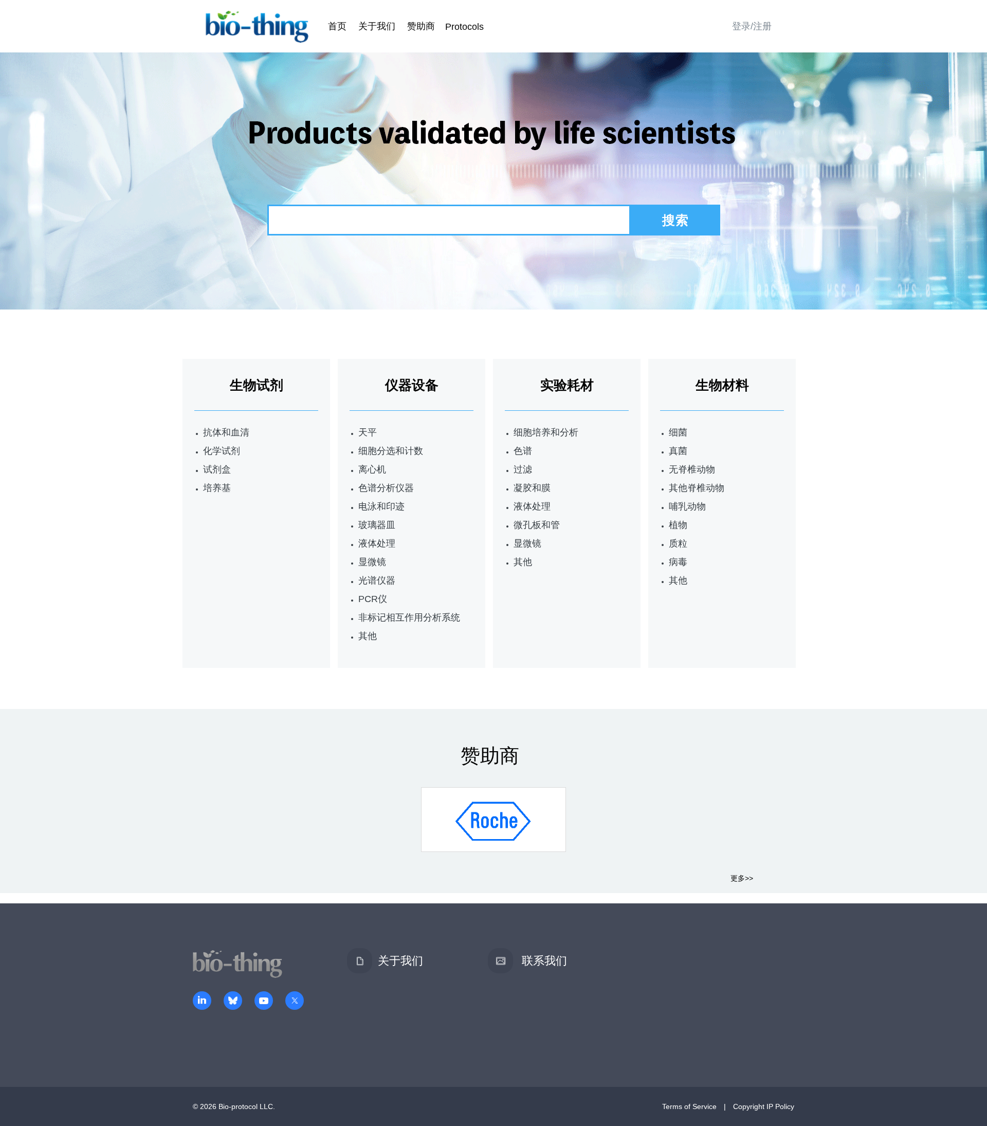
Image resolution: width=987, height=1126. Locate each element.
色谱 (523, 451)
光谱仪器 (376, 580)
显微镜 (372, 562)
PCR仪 (372, 599)
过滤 (523, 469)
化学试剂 (221, 451)
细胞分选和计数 (390, 451)
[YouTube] (263, 1001)
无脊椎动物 (692, 469)
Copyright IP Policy (763, 1106)
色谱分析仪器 (386, 488)
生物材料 (722, 385)
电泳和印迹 (381, 506)
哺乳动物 (687, 506)
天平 (367, 432)
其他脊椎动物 (696, 488)
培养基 (217, 488)
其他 (367, 636)
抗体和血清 (226, 432)
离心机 (372, 469)
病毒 (678, 562)
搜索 (675, 220)
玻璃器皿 (376, 525)
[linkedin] (202, 1001)
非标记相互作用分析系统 (409, 617)
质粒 (678, 543)
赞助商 (421, 26)
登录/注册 (752, 26)
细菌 (678, 432)
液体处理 (376, 543)
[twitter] (294, 1001)
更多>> (741, 878)
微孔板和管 (537, 525)
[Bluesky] (233, 1001)
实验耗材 (567, 385)
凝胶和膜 (532, 488)
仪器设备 (411, 385)
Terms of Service (689, 1106)
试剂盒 (217, 469)
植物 (678, 525)
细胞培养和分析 (546, 432)
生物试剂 (256, 385)
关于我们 (376, 26)
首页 (337, 26)
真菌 (678, 451)
